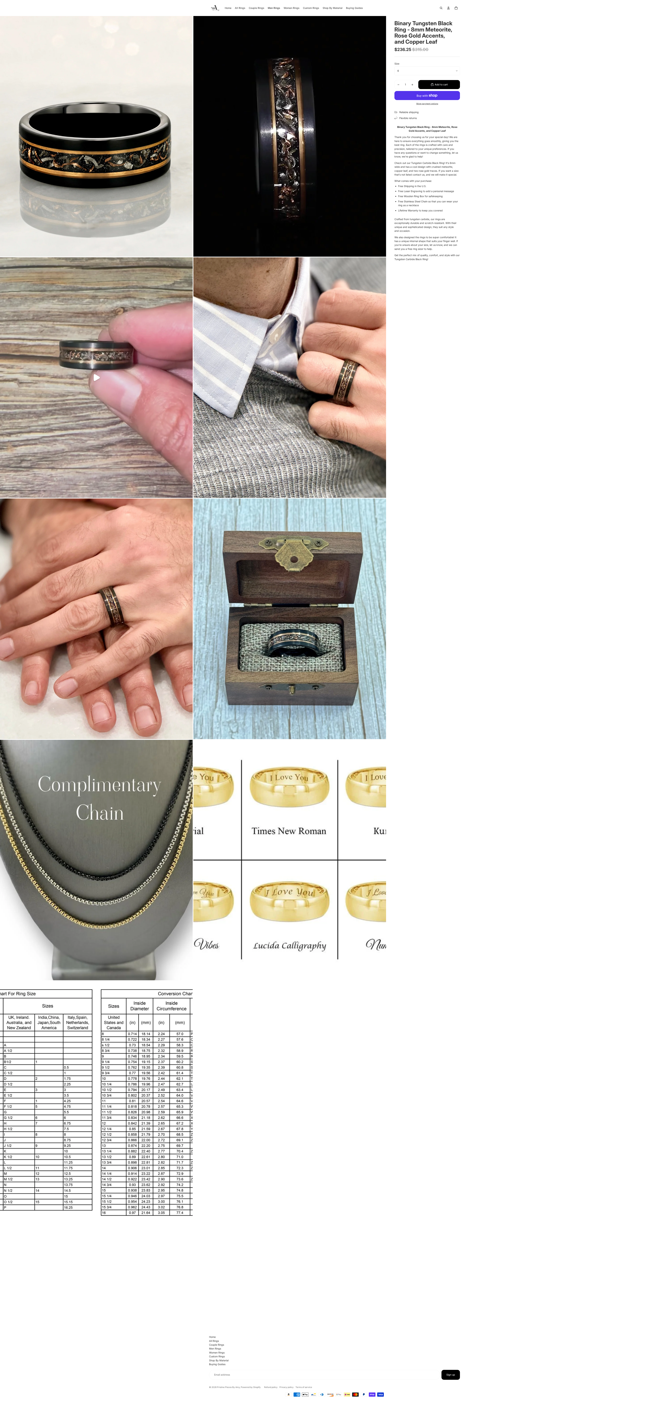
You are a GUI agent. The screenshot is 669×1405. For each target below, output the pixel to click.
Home (212, 1336)
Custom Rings (217, 1356)
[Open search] (441, 8)
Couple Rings (216, 1344)
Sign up (450, 1374)
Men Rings (215, 1348)
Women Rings (217, 1352)
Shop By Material (219, 1360)
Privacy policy (286, 1387)
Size (396, 63)
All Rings (214, 1340)
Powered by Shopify (251, 1387)
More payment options (427, 103)
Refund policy (271, 1387)
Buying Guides (217, 1364)
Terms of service (303, 1387)
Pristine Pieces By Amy (228, 1387)
